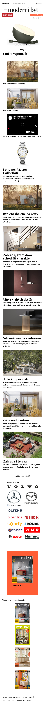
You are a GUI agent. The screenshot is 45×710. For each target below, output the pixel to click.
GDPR (13, 700)
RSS (4, 700)
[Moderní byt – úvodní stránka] (23, 12)
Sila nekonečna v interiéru (22, 338)
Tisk (8, 700)
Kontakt (25, 697)
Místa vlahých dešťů (17, 299)
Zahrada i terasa (15, 461)
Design (22, 50)
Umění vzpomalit (15, 53)
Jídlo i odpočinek (15, 379)
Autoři (31, 697)
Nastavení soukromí (24, 700)
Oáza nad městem (11, 110)
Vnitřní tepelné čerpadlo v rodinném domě (22, 136)
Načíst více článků (22, 476)
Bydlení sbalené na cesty (14, 84)
